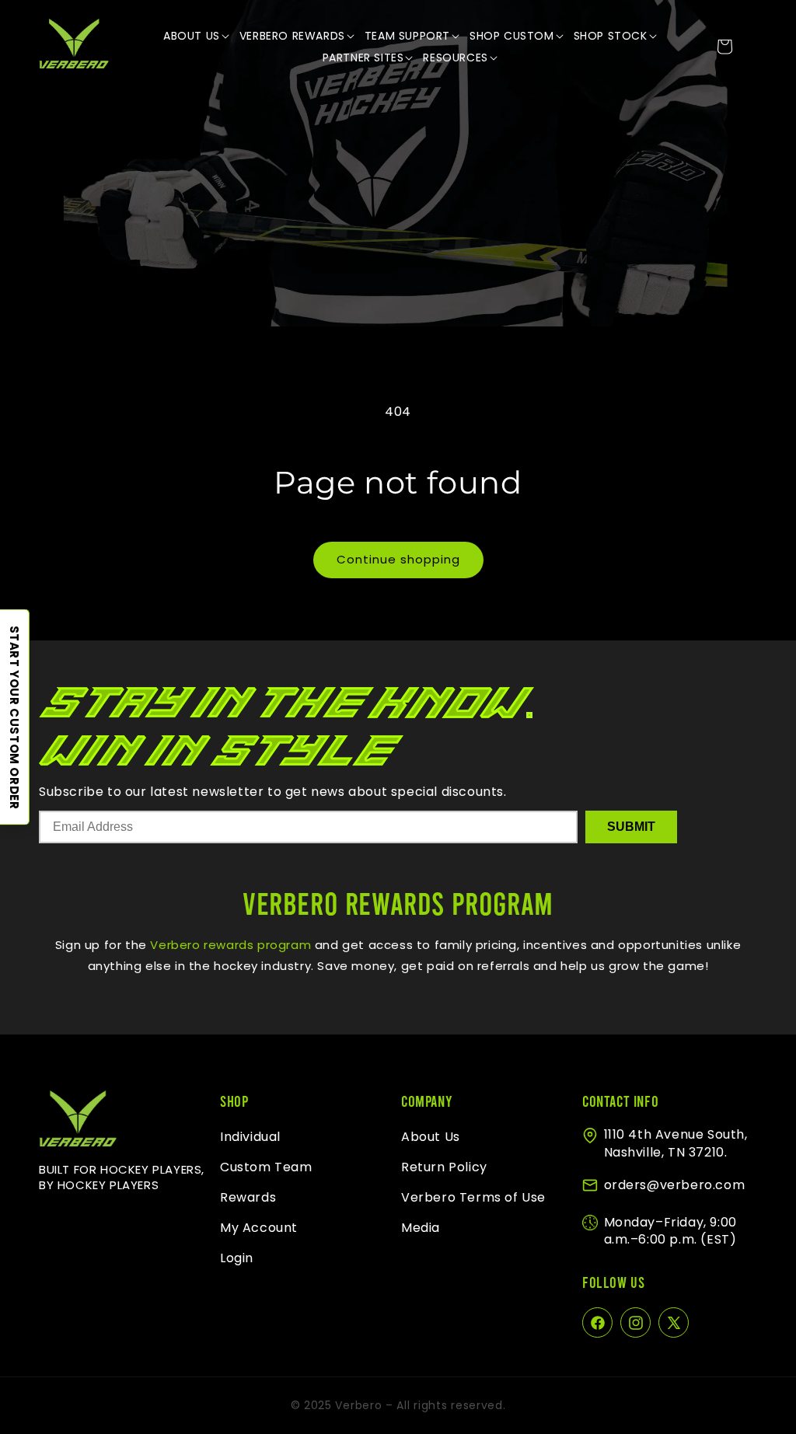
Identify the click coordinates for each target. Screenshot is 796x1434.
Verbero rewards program (229, 945)
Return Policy (444, 1167)
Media (420, 1228)
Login (236, 1258)
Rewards (248, 1197)
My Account (259, 1228)
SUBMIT (631, 826)
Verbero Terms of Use (473, 1197)
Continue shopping (398, 559)
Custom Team (266, 1167)
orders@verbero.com (674, 1185)
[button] (197, 36)
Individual (250, 1137)
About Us (430, 1137)
